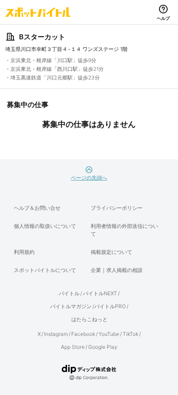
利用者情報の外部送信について (124, 230)
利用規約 (24, 252)
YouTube (109, 334)
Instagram (56, 334)
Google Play (103, 347)
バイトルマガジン (71, 306)
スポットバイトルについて (45, 270)
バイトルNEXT (100, 293)
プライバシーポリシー (117, 208)
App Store (73, 347)
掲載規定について (111, 252)
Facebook (83, 334)
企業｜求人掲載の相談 (117, 270)
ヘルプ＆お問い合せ (37, 208)
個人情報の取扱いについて (45, 226)
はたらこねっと (89, 319)
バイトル (69, 293)
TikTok (130, 334)
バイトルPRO (110, 306)
